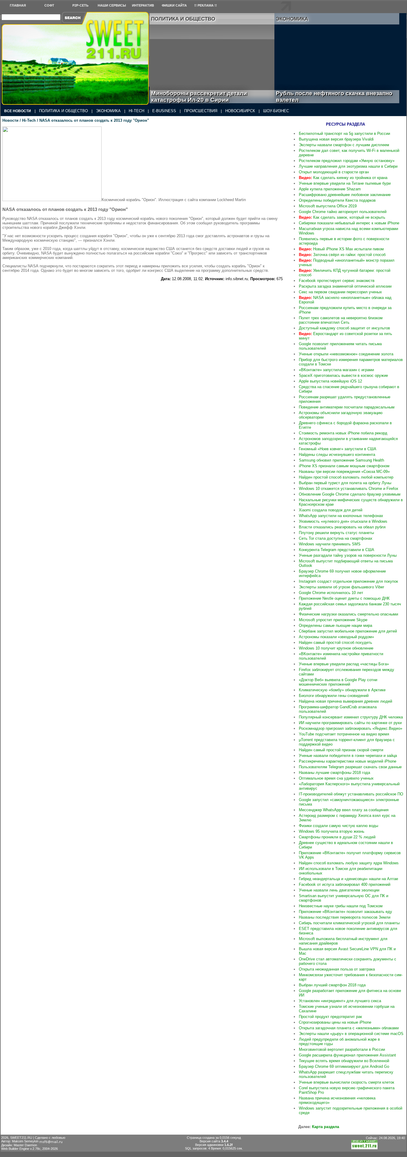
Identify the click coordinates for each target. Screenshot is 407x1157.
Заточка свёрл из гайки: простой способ (342, 254)
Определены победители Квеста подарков (337, 200)
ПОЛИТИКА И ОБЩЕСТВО (63, 111)
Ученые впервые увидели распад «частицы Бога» (344, 664)
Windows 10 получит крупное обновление (336, 648)
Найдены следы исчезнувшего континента (337, 454)
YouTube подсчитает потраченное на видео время (344, 734)
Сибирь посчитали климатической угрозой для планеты (349, 923)
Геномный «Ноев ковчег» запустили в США (337, 449)
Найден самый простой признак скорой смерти (341, 750)
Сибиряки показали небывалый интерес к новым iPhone (349, 223)
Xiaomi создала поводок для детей (330, 510)
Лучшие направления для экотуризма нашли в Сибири (348, 166)
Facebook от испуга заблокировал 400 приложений (344, 884)
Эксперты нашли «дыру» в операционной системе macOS (351, 1033)
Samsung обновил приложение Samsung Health (341, 460)
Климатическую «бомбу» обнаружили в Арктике (342, 690)
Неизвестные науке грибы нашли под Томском (341, 906)
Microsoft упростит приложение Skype (333, 620)
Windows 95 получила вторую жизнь (331, 831)
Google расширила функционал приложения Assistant (347, 1055)
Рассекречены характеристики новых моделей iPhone (347, 761)
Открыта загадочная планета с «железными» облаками (349, 1028)
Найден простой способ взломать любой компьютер (346, 477)
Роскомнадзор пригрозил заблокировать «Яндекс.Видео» (350, 728)
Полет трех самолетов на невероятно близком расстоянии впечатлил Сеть (341, 320)
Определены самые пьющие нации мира (335, 625)
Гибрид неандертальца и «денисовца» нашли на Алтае (348, 879)
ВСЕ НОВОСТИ (17, 111)
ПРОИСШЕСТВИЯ (200, 111)
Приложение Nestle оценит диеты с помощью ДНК (344, 598)
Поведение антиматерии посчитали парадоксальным (346, 407)
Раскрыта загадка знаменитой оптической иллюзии (345, 286)
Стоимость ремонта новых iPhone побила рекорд (343, 433)
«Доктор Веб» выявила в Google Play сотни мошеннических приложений (338, 682)
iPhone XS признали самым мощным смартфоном (344, 466)
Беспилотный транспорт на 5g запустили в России (344, 133)
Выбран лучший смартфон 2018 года (332, 985)
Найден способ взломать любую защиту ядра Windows (349, 863)
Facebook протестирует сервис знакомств (337, 280)
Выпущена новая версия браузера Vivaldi (336, 139)
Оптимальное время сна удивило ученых (336, 778)
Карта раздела (325, 1126)
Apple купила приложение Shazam (330, 189)
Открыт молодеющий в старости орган (334, 172)
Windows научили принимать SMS (330, 544)
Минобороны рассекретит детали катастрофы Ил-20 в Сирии (199, 96)
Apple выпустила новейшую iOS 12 (330, 381)
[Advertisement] (142, 294)
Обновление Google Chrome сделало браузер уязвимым (349, 494)
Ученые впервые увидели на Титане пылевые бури (345, 183)
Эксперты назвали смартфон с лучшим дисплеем (344, 145)
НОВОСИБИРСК (240, 111)
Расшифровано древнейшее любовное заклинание (345, 194)
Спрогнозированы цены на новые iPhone (335, 1022)
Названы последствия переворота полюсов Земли (344, 917)
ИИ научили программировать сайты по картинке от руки (350, 723)
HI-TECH (136, 111)
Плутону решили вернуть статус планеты (336, 532)
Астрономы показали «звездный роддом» (336, 637)
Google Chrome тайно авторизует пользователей (342, 211)
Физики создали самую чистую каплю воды (338, 825)
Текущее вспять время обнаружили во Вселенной (344, 1061)
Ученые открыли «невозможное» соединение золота (346, 354)
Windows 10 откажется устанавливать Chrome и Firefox (348, 488)
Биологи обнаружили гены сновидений (334, 695)
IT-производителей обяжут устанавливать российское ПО (351, 794)
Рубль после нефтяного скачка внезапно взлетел (334, 96)
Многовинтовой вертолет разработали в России (342, 1049)
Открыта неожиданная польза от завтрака (337, 969)
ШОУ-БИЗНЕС (276, 111)
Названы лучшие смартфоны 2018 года (334, 772)
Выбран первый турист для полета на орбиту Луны (345, 483)
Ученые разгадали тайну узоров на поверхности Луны (348, 555)
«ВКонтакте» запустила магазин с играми (336, 370)
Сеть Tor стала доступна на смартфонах (335, 538)
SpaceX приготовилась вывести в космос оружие (343, 375)
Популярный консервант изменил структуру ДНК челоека (351, 717)
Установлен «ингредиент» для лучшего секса (340, 1001)
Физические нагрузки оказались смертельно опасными (348, 614)
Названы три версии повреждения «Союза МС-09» (344, 471)
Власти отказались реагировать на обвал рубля (342, 527)
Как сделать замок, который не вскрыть (342, 217)
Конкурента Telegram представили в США (336, 549)
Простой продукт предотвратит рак (330, 1016)
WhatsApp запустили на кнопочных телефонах (341, 515)
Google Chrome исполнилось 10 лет (331, 592)
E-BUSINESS (164, 111)
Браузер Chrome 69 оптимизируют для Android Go (344, 1066)
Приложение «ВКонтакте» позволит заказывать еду (345, 911)
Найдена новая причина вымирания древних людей (345, 701)
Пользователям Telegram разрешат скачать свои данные (350, 767)
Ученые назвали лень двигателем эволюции (339, 890)
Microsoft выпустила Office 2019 (328, 206)
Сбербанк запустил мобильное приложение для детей (348, 631)
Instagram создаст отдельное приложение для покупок (348, 581)
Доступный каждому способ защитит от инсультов (344, 328)
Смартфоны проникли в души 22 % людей (337, 837)
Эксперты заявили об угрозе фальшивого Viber (341, 587)
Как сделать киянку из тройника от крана (343, 177)
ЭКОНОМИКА (108, 111)
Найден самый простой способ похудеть (335, 642)
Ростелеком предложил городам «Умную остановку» (346, 160)
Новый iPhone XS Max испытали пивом (341, 249)
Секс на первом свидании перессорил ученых (340, 292)
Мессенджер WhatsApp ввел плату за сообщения (344, 810)
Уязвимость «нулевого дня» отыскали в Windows (343, 521)
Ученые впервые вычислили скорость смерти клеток (346, 1082)
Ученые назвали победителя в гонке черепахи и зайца (348, 755)
